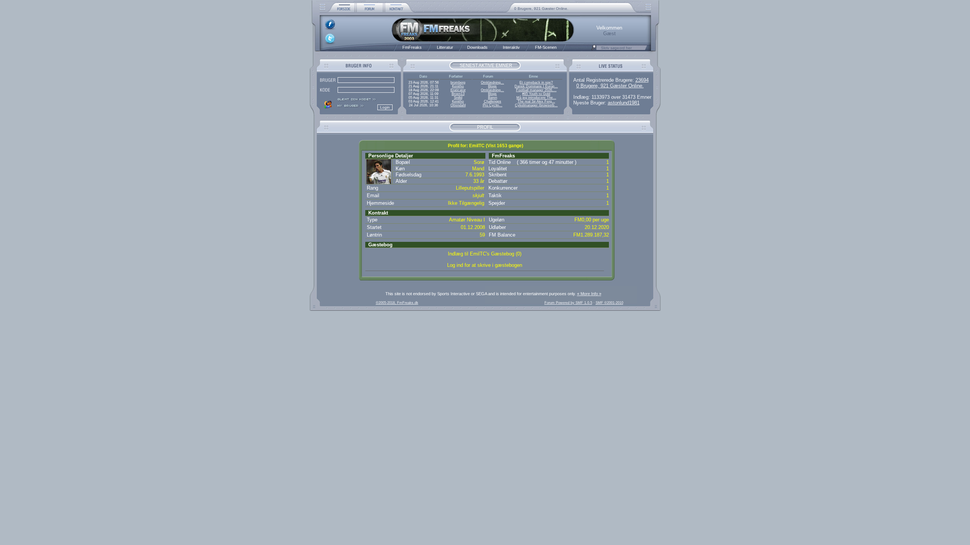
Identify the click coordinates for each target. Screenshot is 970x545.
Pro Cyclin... (492, 105)
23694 (642, 80)
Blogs (492, 86)
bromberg (458, 82)
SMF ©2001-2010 (609, 303)
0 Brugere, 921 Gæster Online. (541, 8)
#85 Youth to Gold (536, 94)
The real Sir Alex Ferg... (536, 101)
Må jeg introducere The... (536, 98)
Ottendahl (458, 105)
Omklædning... (492, 82)
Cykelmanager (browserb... (536, 105)
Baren (492, 98)
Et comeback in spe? (536, 82)
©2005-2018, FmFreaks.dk (397, 303)
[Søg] (593, 49)
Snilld (458, 98)
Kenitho (458, 86)
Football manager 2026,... (536, 90)
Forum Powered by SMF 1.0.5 (568, 303)
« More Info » (589, 293)
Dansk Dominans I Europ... (536, 86)
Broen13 (458, 94)
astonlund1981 (624, 103)
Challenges (492, 101)
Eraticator (458, 90)
